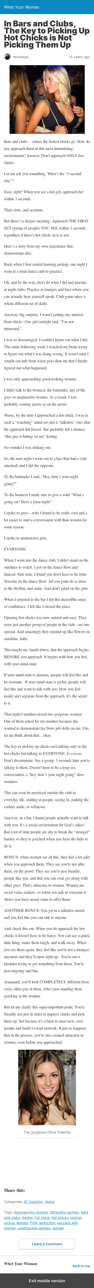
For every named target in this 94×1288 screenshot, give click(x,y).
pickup (76, 1217)
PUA (33, 1223)
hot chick (42, 1217)
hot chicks (60, 1217)
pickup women (16, 1223)
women (58, 1228)
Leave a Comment (47, 1244)
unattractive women (34, 1228)
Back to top (81, 1266)
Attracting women (64, 1212)
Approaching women (31, 1212)
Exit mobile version (47, 1280)
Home (49, 1201)
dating (27, 1217)
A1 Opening (33, 1201)
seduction (47, 1223)
